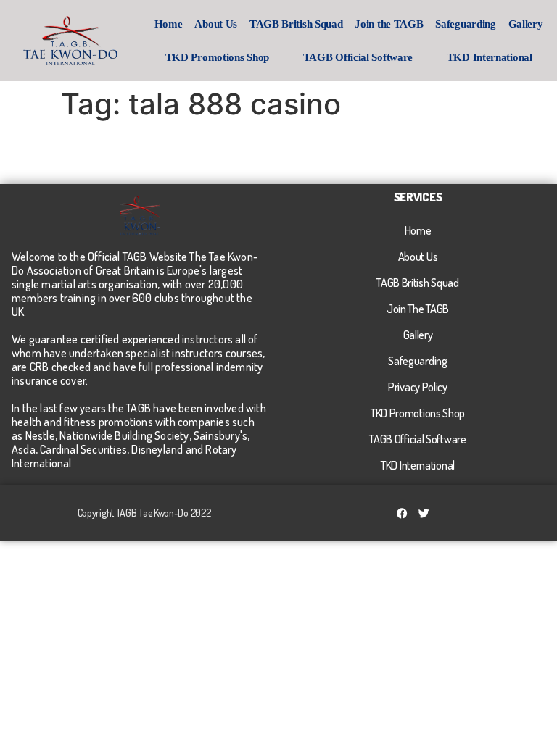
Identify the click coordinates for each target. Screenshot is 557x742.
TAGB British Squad (296, 24)
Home (168, 24)
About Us (215, 24)
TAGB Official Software (358, 57)
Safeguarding (465, 24)
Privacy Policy (417, 387)
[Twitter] (424, 513)
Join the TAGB (389, 24)
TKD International (489, 57)
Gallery (525, 24)
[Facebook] (402, 513)
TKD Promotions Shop (217, 57)
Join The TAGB (418, 308)
